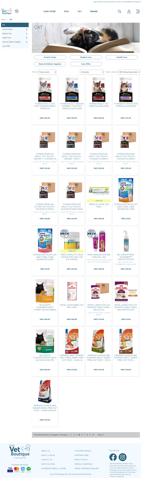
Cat (10, 19)
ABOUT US (45, 451)
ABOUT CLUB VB (48, 455)
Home (3, 19)
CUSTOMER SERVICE (82, 451)
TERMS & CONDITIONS (83, 464)
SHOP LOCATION (48, 464)
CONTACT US (46, 460)
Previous (64, 435)
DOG (66, 11)
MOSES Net (86, 474)
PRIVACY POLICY (81, 460)
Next (100, 435)
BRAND (94, 11)
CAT (80, 11)
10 (93, 435)
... (96, 435)
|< (59, 435)
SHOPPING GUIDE (81, 455)
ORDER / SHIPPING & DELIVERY (86, 468)
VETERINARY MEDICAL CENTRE (53, 468)
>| (103, 435)
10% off (98, 201)
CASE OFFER (49, 11)
